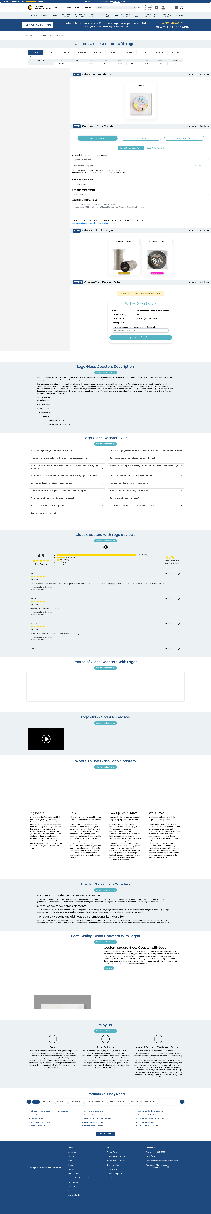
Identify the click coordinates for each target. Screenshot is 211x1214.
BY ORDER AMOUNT (117, 1102)
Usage (129, 52)
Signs (116, 15)
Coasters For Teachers (93, 1111)
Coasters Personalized (93, 1115)
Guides (88, 7)
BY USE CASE (61, 1102)
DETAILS (123, 2)
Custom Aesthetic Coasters (149, 1115)
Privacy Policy (112, 1152)
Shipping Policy (113, 1165)
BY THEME (47, 1102)
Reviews (82, 52)
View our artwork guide (81, 175)
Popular (160, 52)
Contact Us (73, 1182)
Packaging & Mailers (168, 15)
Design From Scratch (141, 138)
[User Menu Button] (157, 7)
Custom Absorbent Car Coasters (97, 1118)
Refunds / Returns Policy (116, 1156)
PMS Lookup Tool (75, 1173)
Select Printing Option (83, 189)
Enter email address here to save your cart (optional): (134, 327)
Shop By (44, 15)
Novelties (179, 15)
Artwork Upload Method (85, 155)
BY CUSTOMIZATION (96, 1102)
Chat (150, 9)
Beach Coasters (37, 1115)
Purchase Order (113, 1169)
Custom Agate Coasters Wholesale (152, 1118)
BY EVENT (134, 1102)
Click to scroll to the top (105, 372)
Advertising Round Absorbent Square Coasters (49, 1111)
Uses (70, 1191)
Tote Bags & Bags (107, 15)
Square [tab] (32, 57)
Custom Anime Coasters (147, 1122)
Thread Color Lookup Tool (78, 1178)
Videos (113, 52)
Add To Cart (142, 337)
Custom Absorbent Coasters (95, 1122)
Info (51, 52)
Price (35, 52)
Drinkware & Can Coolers (80, 15)
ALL (36, 1102)
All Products (33, 15)
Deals (68, 7)
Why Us (175, 52)
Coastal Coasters (38, 1126)
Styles (77, 7)
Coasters (53, 15)
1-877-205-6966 (145, 7)
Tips (144, 52)
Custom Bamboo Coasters (148, 1126)
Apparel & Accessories (93, 15)
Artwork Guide (74, 1195)
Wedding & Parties (125, 15)
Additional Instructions (84, 199)
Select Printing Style (83, 179)
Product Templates (115, 1173)
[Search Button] (134, 7)
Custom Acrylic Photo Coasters (150, 1111)
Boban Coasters (37, 1118)
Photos (97, 52)
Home (25, 35)
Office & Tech (136, 15)
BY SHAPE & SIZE (150, 1102)
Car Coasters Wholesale (40, 1122)
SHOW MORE (105, 1134)
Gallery (71, 1156)
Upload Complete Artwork (131, 148)
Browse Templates (184, 138)
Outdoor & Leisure (147, 15)
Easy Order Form (97, 138)
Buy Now (108, 968)
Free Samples (112, 1178)
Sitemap (71, 1186)
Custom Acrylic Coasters (94, 1126)
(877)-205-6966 (158, 1152)
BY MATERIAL (77, 1102)
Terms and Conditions (116, 1160)
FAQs (66, 52)
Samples (57, 7)
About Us (72, 1152)
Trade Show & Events (66, 15)
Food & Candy (157, 15)
